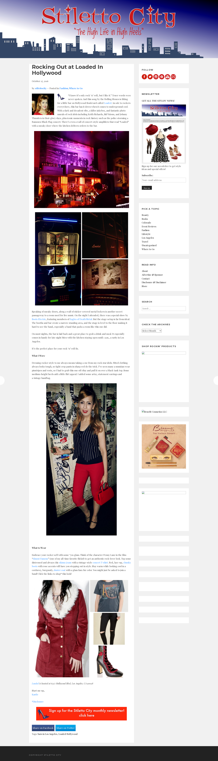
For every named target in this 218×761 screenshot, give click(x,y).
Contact (146, 278)
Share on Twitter (66, 728)
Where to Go (76, 88)
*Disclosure (38, 701)
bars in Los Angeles (47, 733)
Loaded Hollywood (68, 733)
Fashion (63, 88)
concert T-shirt (100, 562)
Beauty (145, 215)
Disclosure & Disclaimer (154, 282)
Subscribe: (147, 175)
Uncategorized (149, 245)
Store (144, 286)
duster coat (59, 570)
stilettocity (40, 88)
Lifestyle (146, 234)
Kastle (35, 694)
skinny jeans (65, 562)
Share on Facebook (43, 728)
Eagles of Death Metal (81, 319)
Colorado (146, 222)
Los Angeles (148, 237)
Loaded (108, 102)
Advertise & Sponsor (152, 274)
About (145, 271)
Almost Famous (40, 558)
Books (145, 218)
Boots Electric (39, 319)
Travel (145, 241)
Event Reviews (149, 226)
